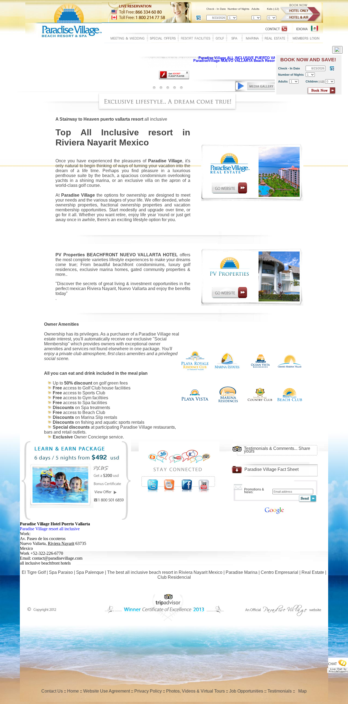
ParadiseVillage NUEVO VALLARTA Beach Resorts (236, 61)
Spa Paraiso (61, 572)
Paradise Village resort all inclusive (50, 528)
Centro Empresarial (279, 572)
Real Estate (313, 572)
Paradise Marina (241, 572)
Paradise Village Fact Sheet (271, 469)
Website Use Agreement (106, 691)
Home (73, 691)
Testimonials (280, 691)
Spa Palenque (90, 572)
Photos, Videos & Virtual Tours (195, 691)
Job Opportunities (246, 691)
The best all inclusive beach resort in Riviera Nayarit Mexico (164, 572)
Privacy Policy (148, 691)
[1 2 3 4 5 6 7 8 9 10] (256, 17)
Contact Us (52, 691)
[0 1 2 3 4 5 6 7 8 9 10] (271, 17)
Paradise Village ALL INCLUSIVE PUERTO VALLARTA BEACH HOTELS (258, 58)
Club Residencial (174, 577)
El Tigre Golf (34, 572)
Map (301, 691)
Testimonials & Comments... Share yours (277, 449)
